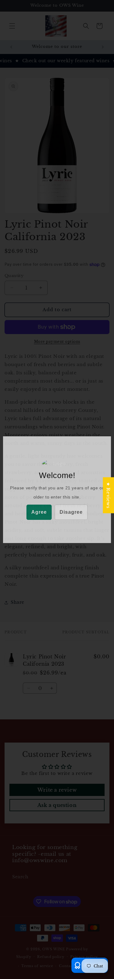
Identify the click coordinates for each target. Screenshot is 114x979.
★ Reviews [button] (108, 495)
